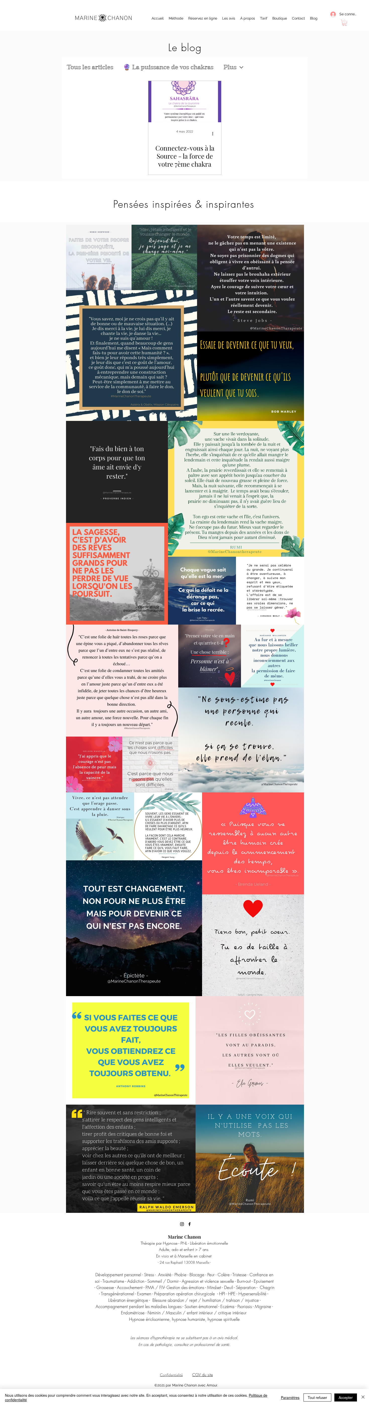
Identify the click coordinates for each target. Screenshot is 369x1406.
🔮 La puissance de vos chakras (168, 67)
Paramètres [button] (290, 1397)
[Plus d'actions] (214, 134)
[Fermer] (363, 1397)
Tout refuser (317, 1397)
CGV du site (202, 1374)
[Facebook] (189, 1224)
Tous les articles (90, 67)
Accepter (346, 1397)
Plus (229, 67)
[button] (344, 23)
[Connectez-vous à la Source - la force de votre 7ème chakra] (184, 101)
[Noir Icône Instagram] (181, 1224)
